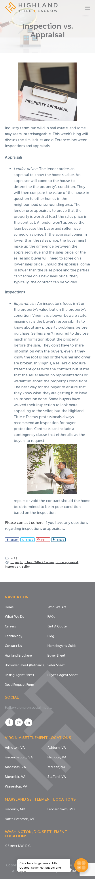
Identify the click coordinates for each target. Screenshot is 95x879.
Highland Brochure (18, 656)
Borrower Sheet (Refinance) (25, 665)
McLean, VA (56, 767)
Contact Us (13, 646)
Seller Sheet (56, 665)
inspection (12, 566)
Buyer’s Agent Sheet (63, 675)
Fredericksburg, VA (19, 757)
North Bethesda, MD (20, 819)
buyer (15, 562)
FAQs (51, 617)
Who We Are (57, 607)
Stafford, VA (57, 777)
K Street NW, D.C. (18, 846)
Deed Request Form (19, 685)
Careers (10, 626)
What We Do (14, 617)
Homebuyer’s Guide (62, 646)
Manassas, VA (15, 767)
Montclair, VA (15, 777)
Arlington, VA (15, 748)
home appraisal (67, 562)
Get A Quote (57, 626)
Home (9, 607)
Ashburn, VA (57, 748)
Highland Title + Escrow (37, 562)
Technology (13, 636)
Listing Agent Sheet (19, 675)
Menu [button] (82, 8)
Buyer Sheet (56, 656)
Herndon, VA (57, 757)
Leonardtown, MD (61, 809)
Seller (26, 566)
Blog (14, 557)
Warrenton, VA (16, 787)
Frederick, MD (15, 809)
